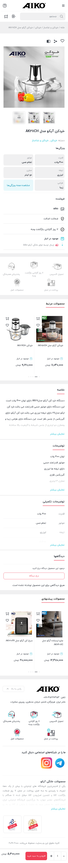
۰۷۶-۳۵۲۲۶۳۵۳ (51, 697)
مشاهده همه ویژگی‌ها (18, 185)
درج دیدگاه (34, 576)
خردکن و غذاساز (50, 27)
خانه (63, 27)
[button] (39, 376)
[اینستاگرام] (46, 763)
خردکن (38, 27)
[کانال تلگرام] (59, 763)
